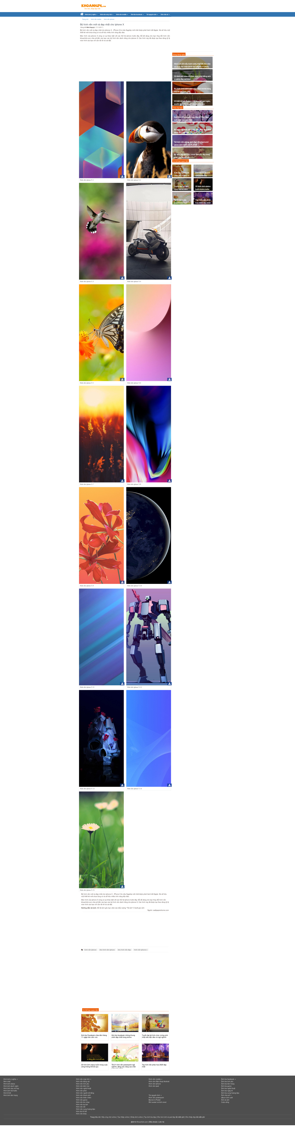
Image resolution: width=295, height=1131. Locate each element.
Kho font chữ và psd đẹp (166, 1117)
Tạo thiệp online (123, 1117)
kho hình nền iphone (107, 950)
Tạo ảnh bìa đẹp (150, 1117)
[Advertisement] (125, 62)
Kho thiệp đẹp (191, 1117)
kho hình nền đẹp (124, 950)
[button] (91, 14)
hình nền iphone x (140, 950)
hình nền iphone (90, 950)
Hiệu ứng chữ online (108, 1117)
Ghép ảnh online (137, 1117)
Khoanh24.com (142, 1122)
